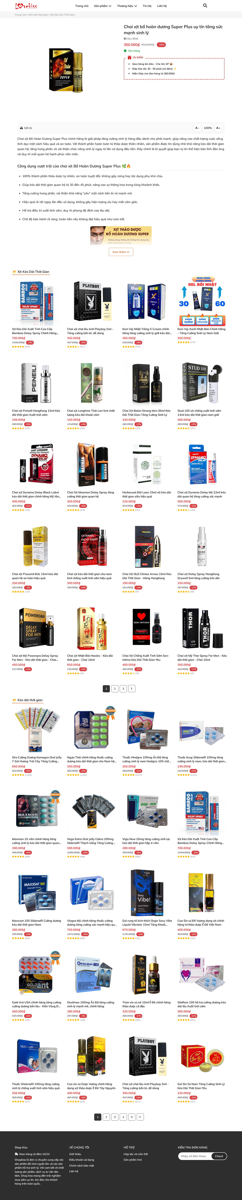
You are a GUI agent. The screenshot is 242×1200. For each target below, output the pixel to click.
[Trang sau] (131, 688)
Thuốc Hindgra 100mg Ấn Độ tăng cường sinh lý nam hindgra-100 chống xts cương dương (147, 761)
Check (219, 1156)
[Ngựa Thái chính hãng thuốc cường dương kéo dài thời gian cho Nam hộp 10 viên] (92, 729)
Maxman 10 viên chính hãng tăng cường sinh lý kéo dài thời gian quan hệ (35, 843)
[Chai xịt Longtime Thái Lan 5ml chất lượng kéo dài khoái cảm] (92, 383)
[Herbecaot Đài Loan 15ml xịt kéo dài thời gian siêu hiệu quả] (147, 464)
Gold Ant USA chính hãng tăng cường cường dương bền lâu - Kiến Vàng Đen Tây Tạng (37, 1006)
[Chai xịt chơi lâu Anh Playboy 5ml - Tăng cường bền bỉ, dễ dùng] (92, 301)
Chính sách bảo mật (81, 1165)
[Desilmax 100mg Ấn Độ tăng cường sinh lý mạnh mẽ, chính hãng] (92, 974)
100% (208, 128)
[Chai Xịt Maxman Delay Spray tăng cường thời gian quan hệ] (92, 464)
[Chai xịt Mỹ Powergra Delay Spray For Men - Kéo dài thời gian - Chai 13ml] (37, 628)
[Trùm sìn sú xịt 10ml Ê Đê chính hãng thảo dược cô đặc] (147, 974)
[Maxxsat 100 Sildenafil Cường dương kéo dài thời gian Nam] (37, 893)
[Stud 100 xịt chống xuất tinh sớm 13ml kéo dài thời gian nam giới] (202, 383)
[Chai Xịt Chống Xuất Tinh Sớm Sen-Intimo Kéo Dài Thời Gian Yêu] (147, 628)
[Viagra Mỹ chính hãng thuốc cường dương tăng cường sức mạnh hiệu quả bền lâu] (92, 893)
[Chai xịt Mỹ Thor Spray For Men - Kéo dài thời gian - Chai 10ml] (202, 628)
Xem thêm (119, 252)
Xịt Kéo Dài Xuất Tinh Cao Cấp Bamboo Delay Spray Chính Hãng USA (34, 333)
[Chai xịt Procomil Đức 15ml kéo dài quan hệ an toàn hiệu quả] (37, 546)
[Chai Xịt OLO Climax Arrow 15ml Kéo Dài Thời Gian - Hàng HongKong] (147, 546)
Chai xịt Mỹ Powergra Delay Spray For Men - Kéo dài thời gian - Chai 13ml (35, 659)
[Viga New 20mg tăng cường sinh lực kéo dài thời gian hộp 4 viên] (147, 811)
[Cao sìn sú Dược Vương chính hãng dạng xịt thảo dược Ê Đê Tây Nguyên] (92, 1056)
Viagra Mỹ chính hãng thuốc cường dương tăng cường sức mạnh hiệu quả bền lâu (91, 924)
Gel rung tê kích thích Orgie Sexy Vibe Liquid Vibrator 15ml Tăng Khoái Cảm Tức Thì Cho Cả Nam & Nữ (147, 924)
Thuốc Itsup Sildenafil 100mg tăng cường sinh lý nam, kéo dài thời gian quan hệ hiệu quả (201, 761)
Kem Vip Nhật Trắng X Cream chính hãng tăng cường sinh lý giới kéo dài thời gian (146, 333)
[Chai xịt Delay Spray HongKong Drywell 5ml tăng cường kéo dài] (202, 546)
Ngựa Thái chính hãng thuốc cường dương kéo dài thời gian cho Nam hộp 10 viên (91, 761)
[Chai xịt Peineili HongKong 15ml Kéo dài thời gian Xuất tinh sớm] (37, 383)
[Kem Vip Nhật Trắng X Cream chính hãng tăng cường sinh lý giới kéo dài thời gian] (147, 301)
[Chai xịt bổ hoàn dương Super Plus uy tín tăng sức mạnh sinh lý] (66, 70)
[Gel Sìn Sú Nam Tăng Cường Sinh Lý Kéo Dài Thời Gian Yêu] (202, 1056)
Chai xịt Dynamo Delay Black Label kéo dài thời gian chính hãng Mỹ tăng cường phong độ (36, 496)
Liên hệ (73, 1171)
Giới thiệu (75, 1154)
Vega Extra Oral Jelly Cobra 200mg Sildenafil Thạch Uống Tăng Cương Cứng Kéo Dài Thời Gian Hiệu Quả (90, 843)
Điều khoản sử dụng (81, 1159)
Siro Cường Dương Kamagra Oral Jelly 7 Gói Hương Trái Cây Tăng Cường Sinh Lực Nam (37, 761)
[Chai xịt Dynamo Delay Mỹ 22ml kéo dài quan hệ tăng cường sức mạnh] (202, 464)
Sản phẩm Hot (133, 1159)
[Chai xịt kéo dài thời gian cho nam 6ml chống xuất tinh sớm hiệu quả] (92, 546)
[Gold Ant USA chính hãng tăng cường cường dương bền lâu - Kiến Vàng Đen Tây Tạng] (37, 974)
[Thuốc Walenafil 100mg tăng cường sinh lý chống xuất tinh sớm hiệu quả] (37, 1056)
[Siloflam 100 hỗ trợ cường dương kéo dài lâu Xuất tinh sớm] (202, 974)
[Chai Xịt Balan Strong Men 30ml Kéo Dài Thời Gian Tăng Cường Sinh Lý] (147, 383)
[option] (66, 70)
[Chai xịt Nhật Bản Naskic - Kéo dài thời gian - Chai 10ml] (92, 628)
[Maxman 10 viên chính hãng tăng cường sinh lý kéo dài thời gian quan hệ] (37, 811)
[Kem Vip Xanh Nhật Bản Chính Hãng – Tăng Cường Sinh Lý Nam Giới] (202, 301)
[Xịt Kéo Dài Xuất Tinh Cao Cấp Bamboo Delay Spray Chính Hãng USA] (37, 301)
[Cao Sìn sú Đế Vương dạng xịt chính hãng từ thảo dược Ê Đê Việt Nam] (202, 893)
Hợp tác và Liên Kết (136, 1154)
